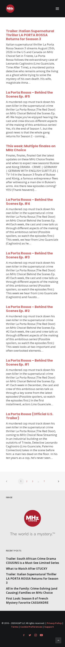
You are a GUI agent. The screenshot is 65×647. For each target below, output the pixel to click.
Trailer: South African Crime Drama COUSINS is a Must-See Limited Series (32, 561)
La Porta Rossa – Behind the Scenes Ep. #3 (29, 255)
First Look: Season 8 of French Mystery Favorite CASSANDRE (27, 601)
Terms (14, 626)
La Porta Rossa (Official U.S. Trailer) (29, 416)
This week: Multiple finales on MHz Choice (31, 148)
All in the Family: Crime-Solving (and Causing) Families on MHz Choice (31, 591)
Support (49, 626)
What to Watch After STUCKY (26, 569)
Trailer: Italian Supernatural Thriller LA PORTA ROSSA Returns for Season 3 (30, 35)
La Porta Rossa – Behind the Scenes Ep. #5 (29, 94)
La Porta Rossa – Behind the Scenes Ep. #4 (29, 201)
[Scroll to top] (58, 640)
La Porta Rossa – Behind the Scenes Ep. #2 (29, 308)
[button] (57, 8)
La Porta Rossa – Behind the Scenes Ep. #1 (29, 362)
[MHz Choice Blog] (10, 8)
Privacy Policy (54, 623)
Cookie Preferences (31, 626)
